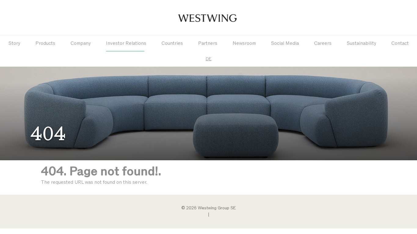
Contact (400, 43)
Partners (207, 43)
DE (209, 59)
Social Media (285, 43)
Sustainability (361, 43)
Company (81, 43)
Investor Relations (126, 43)
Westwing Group (208, 17)
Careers (323, 43)
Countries (172, 43)
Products (45, 43)
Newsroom (244, 43)
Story (14, 43)
